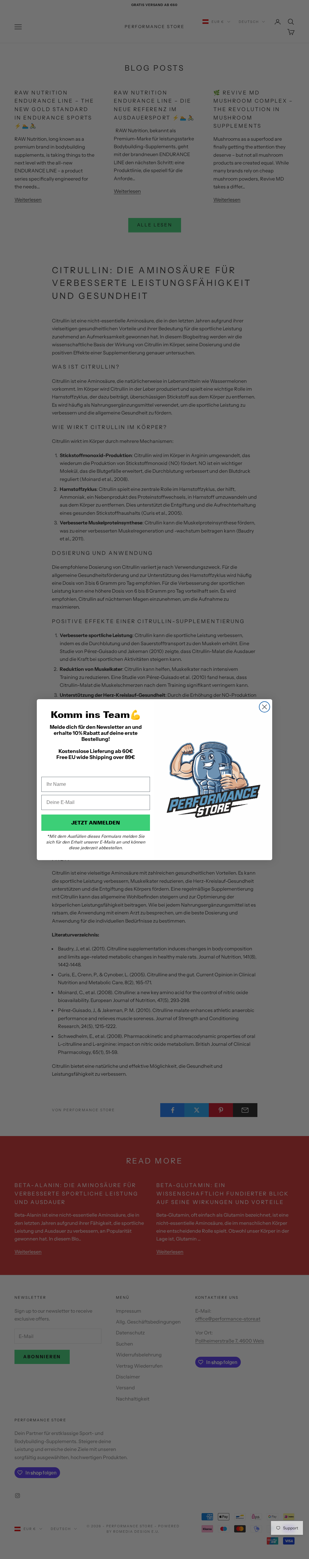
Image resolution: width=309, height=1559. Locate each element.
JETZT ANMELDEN (95, 823)
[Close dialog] (264, 707)
